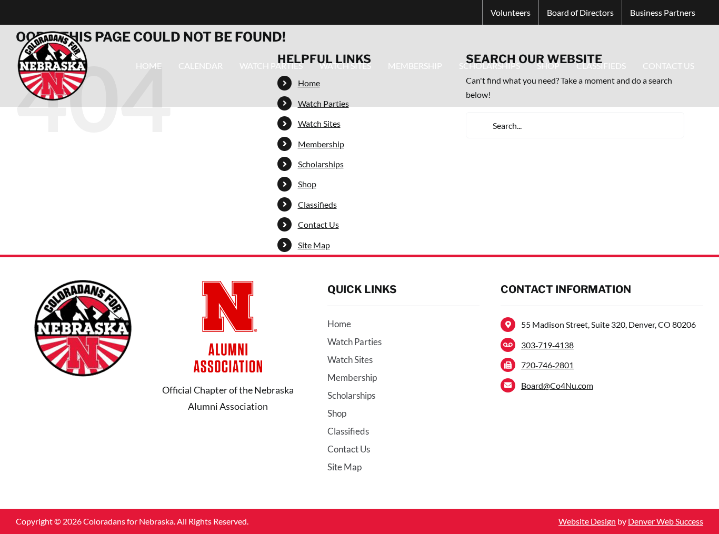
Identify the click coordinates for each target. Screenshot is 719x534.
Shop (307, 184)
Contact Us (318, 224)
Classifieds (317, 204)
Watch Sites (319, 123)
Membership (321, 144)
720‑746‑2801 (547, 365)
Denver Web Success (665, 521)
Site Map (314, 245)
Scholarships (321, 164)
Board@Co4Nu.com (557, 385)
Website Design (587, 521)
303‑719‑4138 (547, 345)
